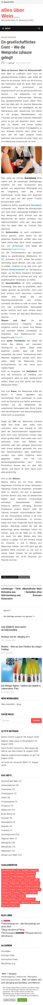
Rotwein (5, 818)
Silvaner (25, 893)
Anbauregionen (8, 785)
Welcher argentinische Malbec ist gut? (19, 755)
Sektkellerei (6, 822)
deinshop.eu (7, 936)
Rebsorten (6, 810)
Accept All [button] (22, 1000)
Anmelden (6, 951)
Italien (4, 797)
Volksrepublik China (9, 899)
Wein (20, 899)
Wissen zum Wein (8, 37)
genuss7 (11, 63)
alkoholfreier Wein (8, 870)
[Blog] (21, 929)
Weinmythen (14, 902)
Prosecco (5, 806)
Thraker (5, 896)
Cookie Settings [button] (9, 1000)
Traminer (21, 896)
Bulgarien (34, 870)
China (12, 873)
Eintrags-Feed (7, 955)
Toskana (5, 830)
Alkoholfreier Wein (9, 781)
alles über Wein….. (12, 13)
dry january (6, 876)
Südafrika (33, 893)
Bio (18, 870)
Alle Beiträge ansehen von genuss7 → (19, 616)
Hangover (5, 880)
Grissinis (19, 337)
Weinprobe (24, 577)
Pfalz (10, 886)
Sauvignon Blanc (34, 889)
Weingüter (6, 842)
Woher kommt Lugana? (12, 737)
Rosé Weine (6, 814)
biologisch (25, 870)
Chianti (4, 873)
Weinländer (6, 847)
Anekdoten (6, 789)
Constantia (20, 873)
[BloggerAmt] (33, 933)
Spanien (5, 826)
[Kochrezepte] (8, 933)
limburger (27, 880)
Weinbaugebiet (29, 899)
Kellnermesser (18, 249)
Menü (7, 28)
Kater (20, 880)
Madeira (5, 883)
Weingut (5, 902)
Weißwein (15, 905)
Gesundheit (30, 876)
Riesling (36, 886)
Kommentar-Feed (9, 959)
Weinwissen (35, 902)
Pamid (4, 886)
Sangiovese (22, 889)
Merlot (24, 883)
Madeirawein (14, 883)
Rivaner (5, 889)
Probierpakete (7, 801)
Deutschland (30, 873)
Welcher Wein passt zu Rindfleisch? (17, 741)
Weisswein (6, 851)
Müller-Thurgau (34, 883)
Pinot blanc (18, 886)
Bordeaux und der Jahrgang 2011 (15, 636)
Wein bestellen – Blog (11, 704)
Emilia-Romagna (18, 876)
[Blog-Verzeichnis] (5, 920)
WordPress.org (8, 963)
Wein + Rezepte (9, 974)
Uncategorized (8, 834)
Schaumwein (6, 893)
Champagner (7, 793)
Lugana (35, 880)
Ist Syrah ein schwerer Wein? (14, 762)
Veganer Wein (7, 838)
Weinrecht (24, 902)
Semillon (17, 893)
